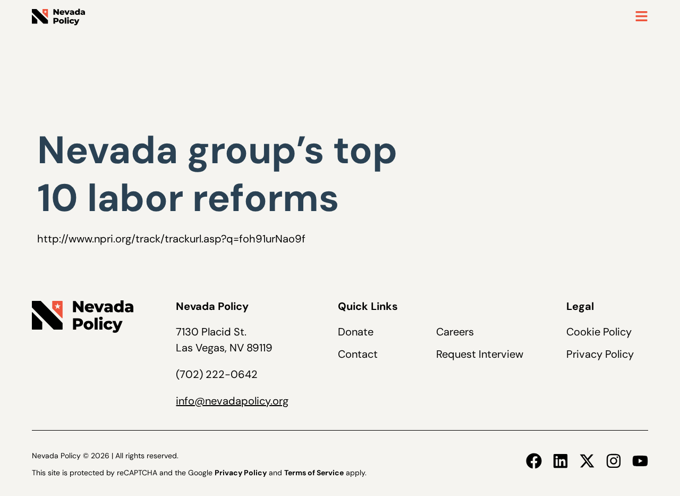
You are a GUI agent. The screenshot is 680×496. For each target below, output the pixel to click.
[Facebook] (534, 461)
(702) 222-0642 (217, 374)
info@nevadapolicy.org (232, 401)
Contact (358, 354)
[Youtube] (640, 461)
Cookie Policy (599, 332)
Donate (355, 332)
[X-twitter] (587, 461)
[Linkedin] (560, 461)
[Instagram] (614, 461)
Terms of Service (314, 472)
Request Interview (479, 354)
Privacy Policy (600, 354)
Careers (455, 332)
